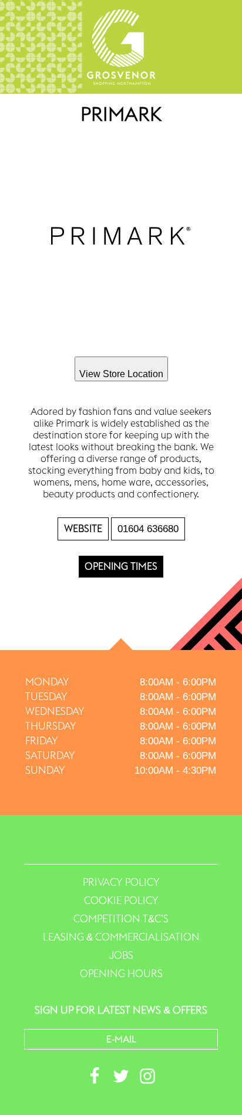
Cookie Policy (121, 900)
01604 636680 (148, 529)
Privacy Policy (121, 882)
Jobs (121, 955)
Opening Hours (121, 973)
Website (83, 528)
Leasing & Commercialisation (121, 937)
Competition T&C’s (121, 918)
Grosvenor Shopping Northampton (121, 47)
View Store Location (121, 374)
